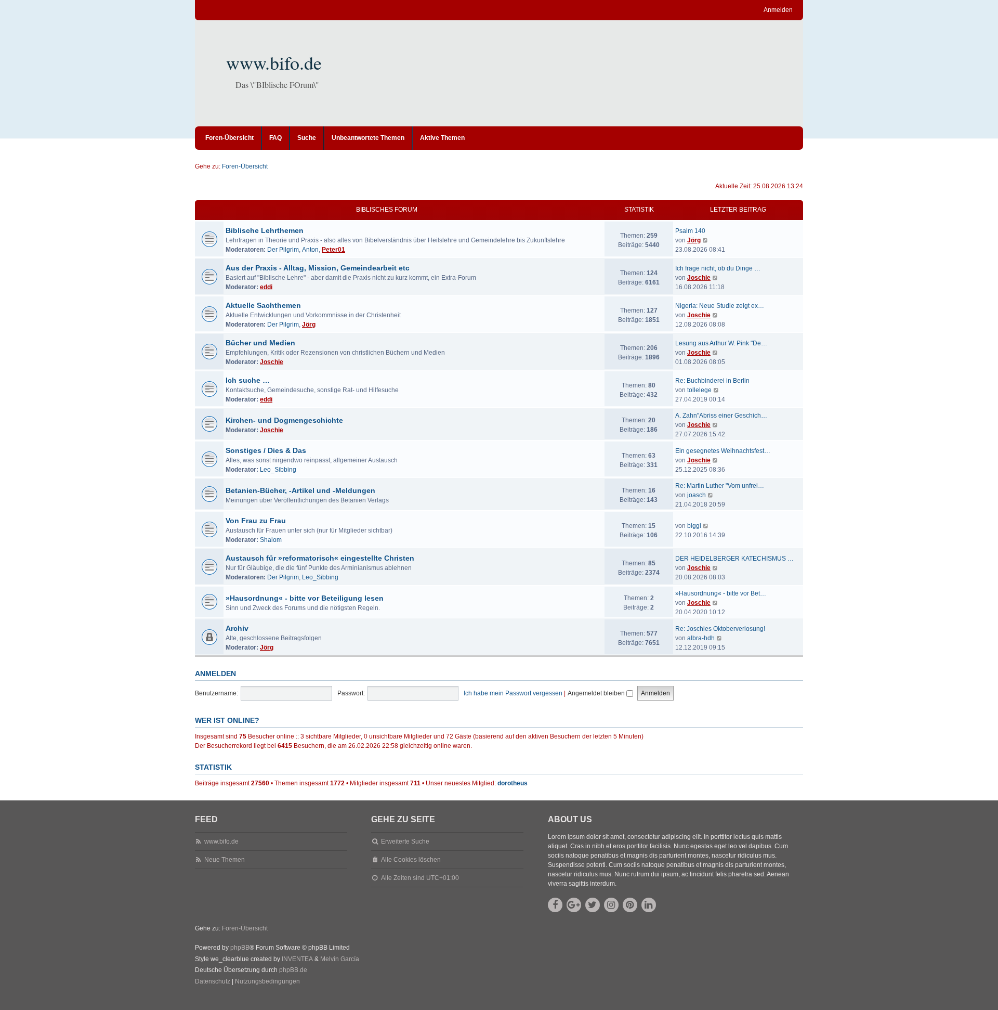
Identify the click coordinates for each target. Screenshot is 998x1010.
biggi (694, 525)
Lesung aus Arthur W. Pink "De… (721, 343)
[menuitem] (212, 982)
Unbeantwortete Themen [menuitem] (368, 137)
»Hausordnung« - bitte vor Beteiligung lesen (305, 598)
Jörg (694, 240)
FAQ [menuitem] (275, 137)
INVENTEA (297, 959)
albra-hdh (701, 638)
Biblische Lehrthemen (265, 230)
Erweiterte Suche (405, 841)
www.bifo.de (274, 62)
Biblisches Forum (386, 209)
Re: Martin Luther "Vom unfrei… (719, 485)
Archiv (237, 628)
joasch (696, 495)
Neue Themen (224, 859)
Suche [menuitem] (306, 137)
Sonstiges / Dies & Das (266, 450)
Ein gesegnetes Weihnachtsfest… (722, 451)
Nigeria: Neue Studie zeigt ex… (719, 305)
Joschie (699, 277)
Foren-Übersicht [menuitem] (229, 137)
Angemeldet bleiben (597, 693)
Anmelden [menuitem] (778, 10)
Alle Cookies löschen (411, 859)
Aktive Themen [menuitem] (442, 137)
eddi (266, 287)
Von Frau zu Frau (256, 520)
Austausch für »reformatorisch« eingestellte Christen (320, 558)
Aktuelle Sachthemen (263, 305)
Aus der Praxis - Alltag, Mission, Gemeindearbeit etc (318, 268)
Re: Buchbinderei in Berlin (712, 380)
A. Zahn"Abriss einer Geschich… (721, 415)
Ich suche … (248, 380)
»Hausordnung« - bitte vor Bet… (720, 593)
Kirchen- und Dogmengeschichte (284, 420)
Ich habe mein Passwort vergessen (513, 693)
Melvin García (339, 959)
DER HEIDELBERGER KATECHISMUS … (734, 558)
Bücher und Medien (260, 343)
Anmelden (215, 673)
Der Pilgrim (283, 249)
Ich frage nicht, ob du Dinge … (717, 268)
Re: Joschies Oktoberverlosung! (720, 628)
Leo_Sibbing (278, 469)
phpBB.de (293, 970)
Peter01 (333, 249)
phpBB (240, 947)
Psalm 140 (690, 231)
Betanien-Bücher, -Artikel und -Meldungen (300, 490)
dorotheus (512, 783)
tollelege (699, 390)
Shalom (271, 539)
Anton (310, 249)
